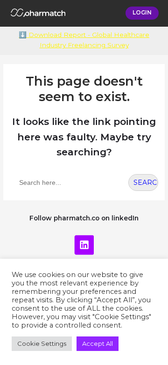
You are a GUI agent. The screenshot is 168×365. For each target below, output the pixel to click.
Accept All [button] (97, 343)
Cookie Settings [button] (41, 343)
